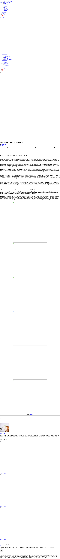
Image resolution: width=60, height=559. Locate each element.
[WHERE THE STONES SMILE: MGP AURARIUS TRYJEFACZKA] (19, 535)
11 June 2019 (2, 145)
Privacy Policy (2, 545)
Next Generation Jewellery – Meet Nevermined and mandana (10, 504)
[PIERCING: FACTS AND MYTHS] (4, 431)
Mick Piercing (31, 414)
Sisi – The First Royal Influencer (5, 471)
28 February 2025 (3, 473)
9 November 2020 (3, 539)
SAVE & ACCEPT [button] (3, 558)
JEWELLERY (11, 139)
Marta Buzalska (3, 144)
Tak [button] (1, 548)
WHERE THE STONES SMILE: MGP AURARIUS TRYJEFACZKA (11, 537)
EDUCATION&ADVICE (4, 139)
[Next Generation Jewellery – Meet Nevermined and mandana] (19, 502)
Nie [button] (2, 548)
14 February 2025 (3, 506)
